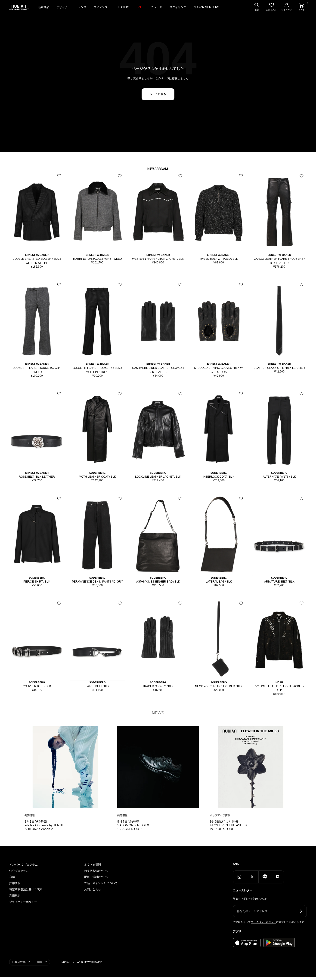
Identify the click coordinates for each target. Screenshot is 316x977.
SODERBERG (97, 472)
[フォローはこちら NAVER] (277, 876)
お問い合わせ (92, 889)
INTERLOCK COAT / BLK (218, 476)
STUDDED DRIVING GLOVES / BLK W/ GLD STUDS (218, 370)
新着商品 (43, 7)
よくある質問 (92, 864)
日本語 (39, 962)
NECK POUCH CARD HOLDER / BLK (218, 686)
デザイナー (64, 7)
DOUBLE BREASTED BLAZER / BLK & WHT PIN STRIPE (36, 261)
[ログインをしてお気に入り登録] (59, 176)
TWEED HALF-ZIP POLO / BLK (218, 258)
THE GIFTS (122, 7)
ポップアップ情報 (220, 815)
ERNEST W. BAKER (37, 254)
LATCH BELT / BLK (97, 686)
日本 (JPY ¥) (18, 962)
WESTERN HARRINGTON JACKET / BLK (158, 258)
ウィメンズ (101, 7)
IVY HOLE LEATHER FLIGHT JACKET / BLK (279, 688)
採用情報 (14, 883)
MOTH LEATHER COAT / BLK (97, 476)
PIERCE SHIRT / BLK (36, 581)
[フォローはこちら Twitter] (252, 876)
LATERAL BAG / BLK (219, 581)
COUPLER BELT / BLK (37, 686)
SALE (140, 7)
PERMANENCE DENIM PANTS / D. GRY (97, 581)
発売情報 (30, 815)
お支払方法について (96, 871)
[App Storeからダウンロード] (247, 942)
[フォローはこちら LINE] (264, 876)
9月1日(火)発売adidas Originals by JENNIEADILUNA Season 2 (45, 825)
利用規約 (14, 895)
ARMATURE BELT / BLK (279, 581)
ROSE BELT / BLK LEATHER (37, 476)
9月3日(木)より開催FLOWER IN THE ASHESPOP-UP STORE (228, 825)
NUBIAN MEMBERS (206, 7)
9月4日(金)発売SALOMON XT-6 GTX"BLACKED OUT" (133, 825)
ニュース (156, 7)
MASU (279, 682)
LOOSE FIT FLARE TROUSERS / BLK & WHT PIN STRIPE (97, 370)
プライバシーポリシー (23, 902)
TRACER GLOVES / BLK (158, 686)
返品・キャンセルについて (101, 883)
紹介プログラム (19, 871)
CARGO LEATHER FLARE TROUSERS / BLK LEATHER (279, 261)
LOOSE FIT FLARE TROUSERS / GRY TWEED (37, 370)
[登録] (300, 911)
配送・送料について (96, 877)
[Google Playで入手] (279, 942)
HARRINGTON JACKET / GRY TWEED (97, 258)
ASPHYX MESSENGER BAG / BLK (158, 581)
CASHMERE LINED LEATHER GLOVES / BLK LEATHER (158, 370)
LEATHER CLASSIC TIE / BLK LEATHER (279, 367)
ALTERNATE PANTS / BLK (279, 476)
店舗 (12, 877)
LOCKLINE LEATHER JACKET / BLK (158, 476)
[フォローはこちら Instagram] (239, 876)
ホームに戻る (158, 94)
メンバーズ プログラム (23, 864)
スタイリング (178, 7)
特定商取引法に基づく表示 (26, 889)
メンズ (82, 7)
